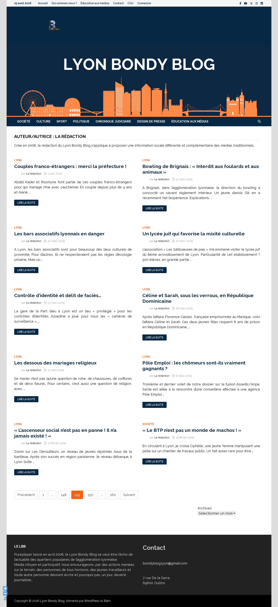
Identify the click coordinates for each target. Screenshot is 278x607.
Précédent (26, 495)
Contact (118, 3)
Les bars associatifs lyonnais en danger (59, 233)
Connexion (144, 3)
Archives (205, 508)
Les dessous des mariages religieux (55, 363)
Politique (81, 121)
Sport (62, 121)
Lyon (18, 160)
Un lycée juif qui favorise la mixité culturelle (193, 233)
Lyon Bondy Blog (52, 601)
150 (90, 495)
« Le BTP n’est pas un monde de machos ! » (191, 430)
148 (64, 495)
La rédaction (33, 173)
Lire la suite (26, 203)
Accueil (43, 3)
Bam (107, 601)
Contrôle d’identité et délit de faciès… (57, 295)
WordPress (91, 601)
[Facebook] (241, 3)
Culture (43, 121)
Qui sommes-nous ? (64, 3)
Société (23, 121)
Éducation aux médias (95, 3)
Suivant (129, 495)
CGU (130, 3)
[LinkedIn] (262, 3)
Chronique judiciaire (113, 121)
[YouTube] (246, 3)
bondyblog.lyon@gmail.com (165, 563)
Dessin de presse (151, 121)
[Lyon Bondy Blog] (139, 80)
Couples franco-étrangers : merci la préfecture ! (70, 166)
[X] (252, 3)
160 (113, 495)
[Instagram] (257, 3)
